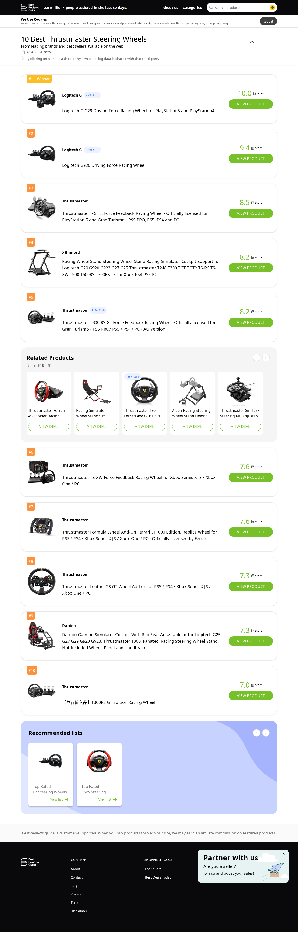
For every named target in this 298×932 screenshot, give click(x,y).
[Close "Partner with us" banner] (284, 854)
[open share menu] (252, 43)
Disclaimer (79, 911)
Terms (75, 902)
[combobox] (241, 7)
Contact (77, 877)
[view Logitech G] (42, 99)
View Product (251, 104)
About (75, 869)
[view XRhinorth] (42, 263)
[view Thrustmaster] (42, 208)
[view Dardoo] (42, 636)
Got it (268, 21)
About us (170, 7)
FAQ (74, 885)
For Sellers (153, 869)
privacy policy (220, 23)
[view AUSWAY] (96, 391)
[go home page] (30, 7)
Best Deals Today (158, 877)
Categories (192, 7)
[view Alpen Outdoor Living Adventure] (192, 391)
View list (56, 799)
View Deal (48, 426)
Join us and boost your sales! (228, 873)
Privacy (76, 894)
